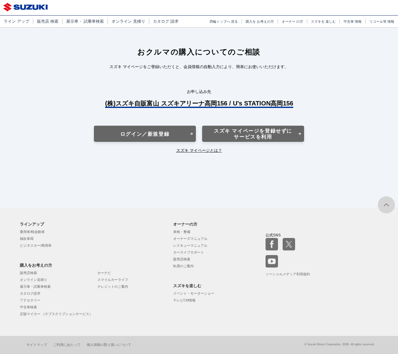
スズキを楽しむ (187, 285)
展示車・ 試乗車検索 (85, 21)
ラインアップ (32, 224)
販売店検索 (28, 273)
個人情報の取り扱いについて (109, 345)
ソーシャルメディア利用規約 (288, 274)
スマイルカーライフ (112, 280)
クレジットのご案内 (112, 286)
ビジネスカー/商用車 (36, 245)
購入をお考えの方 (36, 265)
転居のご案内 (183, 266)
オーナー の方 (292, 21)
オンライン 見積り (128, 21)
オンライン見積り (33, 280)
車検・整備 (181, 232)
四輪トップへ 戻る (224, 21)
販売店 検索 (47, 21)
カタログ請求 (30, 293)
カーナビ (104, 273)
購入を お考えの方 (260, 21)
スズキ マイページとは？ (199, 150)
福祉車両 (27, 238)
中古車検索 (28, 307)
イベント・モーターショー (193, 293)
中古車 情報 (353, 21)
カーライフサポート (188, 252)
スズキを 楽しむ (323, 21)
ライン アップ (16, 21)
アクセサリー (30, 300)
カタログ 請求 (165, 21)
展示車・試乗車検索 (35, 286)
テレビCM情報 (184, 300)
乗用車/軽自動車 (32, 232)
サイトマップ (36, 345)
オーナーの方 (185, 224)
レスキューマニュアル (190, 245)
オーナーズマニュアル (190, 238)
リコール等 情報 (381, 21)
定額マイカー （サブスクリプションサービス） (56, 314)
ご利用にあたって (67, 345)
